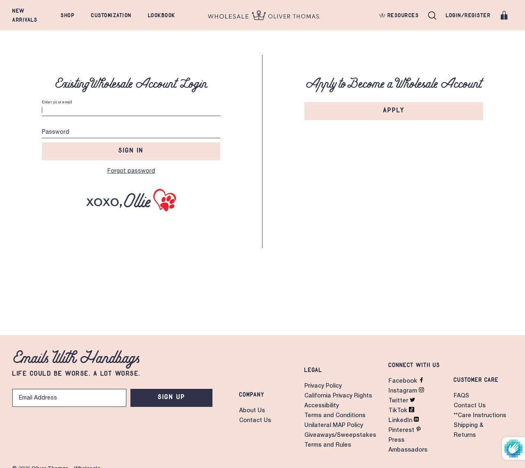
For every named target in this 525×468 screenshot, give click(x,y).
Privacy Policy (323, 386)
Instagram (403, 391)
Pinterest (402, 431)
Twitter (399, 401)
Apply (394, 110)
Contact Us (255, 421)
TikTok (398, 411)
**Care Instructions (480, 416)
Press (396, 440)
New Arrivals (24, 15)
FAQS (461, 396)
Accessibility (321, 406)
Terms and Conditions (334, 416)
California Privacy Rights (338, 396)
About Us (252, 411)
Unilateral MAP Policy (333, 426)
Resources (402, 15)
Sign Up (171, 397)
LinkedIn (401, 421)
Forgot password (131, 171)
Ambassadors (407, 450)
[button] (432, 15)
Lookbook (162, 15)
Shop (68, 15)
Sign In (131, 150)
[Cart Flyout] (504, 15)
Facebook (403, 381)
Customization (111, 15)
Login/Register (468, 15)
